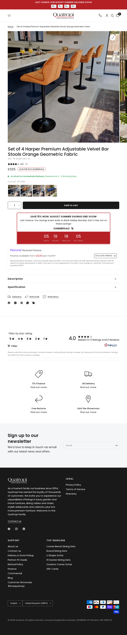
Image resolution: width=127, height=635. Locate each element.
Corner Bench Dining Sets (60, 546)
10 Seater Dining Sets (58, 559)
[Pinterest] (22, 303)
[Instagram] (18, 529)
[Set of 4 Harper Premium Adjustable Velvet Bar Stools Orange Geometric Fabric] (26, 191)
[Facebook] (9, 303)
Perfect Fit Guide (17, 559)
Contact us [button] (14, 521)
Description (15, 279)
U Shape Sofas (54, 555)
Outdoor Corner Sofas (59, 564)
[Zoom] (113, 38)
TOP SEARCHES (55, 540)
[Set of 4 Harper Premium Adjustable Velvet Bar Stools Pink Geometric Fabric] (39, 191)
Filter (14, 346)
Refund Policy (15, 564)
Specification (16, 287)
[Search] (112, 15)
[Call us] (100, 15)
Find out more (39, 387)
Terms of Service (75, 489)
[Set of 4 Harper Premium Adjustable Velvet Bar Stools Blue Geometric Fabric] (51, 191)
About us (13, 546)
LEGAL (70, 479)
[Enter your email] (116, 445)
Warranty (71, 493)
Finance (12, 568)
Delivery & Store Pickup (21, 555)
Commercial (15, 573)
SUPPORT (14, 540)
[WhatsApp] (28, 303)
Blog (10, 577)
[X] (16, 303)
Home (10, 26)
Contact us (14, 550)
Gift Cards (52, 568)
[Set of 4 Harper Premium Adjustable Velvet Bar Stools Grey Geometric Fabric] (14, 191)
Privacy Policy (73, 484)
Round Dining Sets (56, 550)
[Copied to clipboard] (34, 303)
